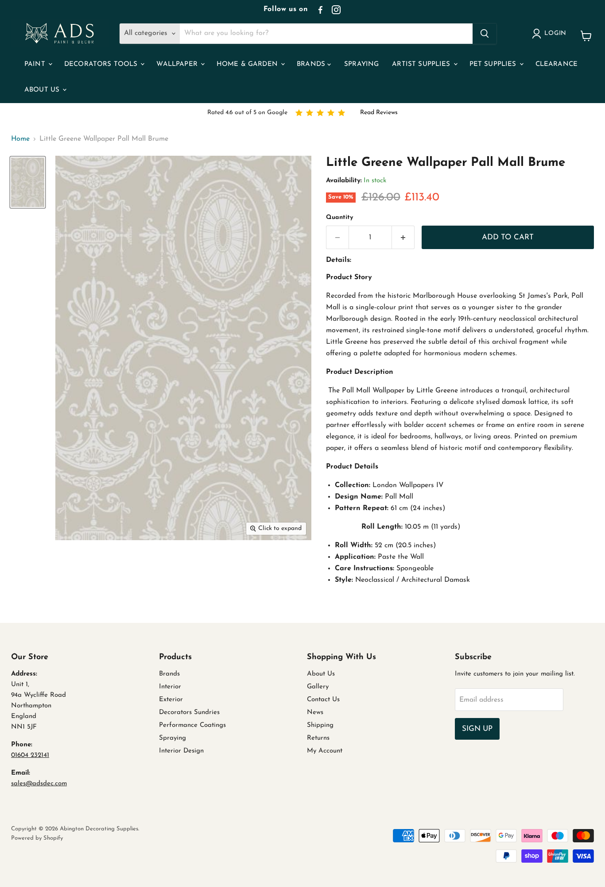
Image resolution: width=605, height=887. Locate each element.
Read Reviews (379, 112)
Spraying (361, 64)
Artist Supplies (422, 64)
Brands (312, 64)
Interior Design (181, 751)
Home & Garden (248, 64)
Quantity (339, 217)
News (315, 712)
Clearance (556, 64)
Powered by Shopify (37, 838)
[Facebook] (320, 9)
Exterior (171, 699)
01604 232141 (30, 755)
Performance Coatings (192, 725)
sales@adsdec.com (39, 783)
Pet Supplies (494, 64)
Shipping (320, 725)
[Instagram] (336, 9)
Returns (318, 738)
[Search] (484, 33)
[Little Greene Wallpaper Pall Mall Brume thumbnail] (27, 182)
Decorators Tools (102, 64)
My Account (324, 751)
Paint (35, 64)
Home (20, 138)
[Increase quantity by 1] (403, 238)
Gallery (318, 686)
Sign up (477, 729)
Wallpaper (178, 64)
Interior (170, 686)
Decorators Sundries (189, 712)
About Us (43, 90)
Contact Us (323, 699)
